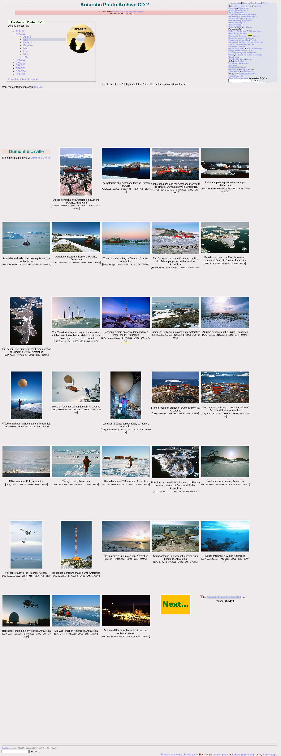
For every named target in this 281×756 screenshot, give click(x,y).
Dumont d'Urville (40, 157)
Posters (232, 69)
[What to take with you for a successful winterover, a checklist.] (76, 477)
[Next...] (175, 614)
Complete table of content (23, 79)
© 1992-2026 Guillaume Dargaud (129, 12)
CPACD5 (20, 74)
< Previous (244, 74)
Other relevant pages (238, 78)
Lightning (240, 59)
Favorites (232, 8)
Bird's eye (241, 31)
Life (25, 51)
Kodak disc (233, 57)
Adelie (27, 36)
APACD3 (20, 59)
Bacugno (250, 38)
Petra (230, 38)
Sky (25, 54)
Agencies (232, 65)
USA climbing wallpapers (240, 21)
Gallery (231, 27)
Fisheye (232, 31)
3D (229, 53)
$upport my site (235, 76)
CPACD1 (20, 62)
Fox (244, 55)
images (236, 6)
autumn (250, 55)
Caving (243, 33)
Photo (265, 3)
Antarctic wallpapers (238, 10)
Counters (6, 748)
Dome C (28, 42)
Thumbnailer (247, 72)
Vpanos (257, 6)
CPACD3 (20, 68)
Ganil (236, 61)
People (253, 40)
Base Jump (233, 33)
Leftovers (247, 27)
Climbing (246, 3)
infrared (258, 55)
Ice (25, 48)
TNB (25, 56)
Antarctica (236, 3)
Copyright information (238, 63)
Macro (231, 55)
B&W (238, 27)
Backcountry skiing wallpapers (242, 16)
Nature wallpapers (236, 23)
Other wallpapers (236, 25)
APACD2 (20, 34)
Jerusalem (239, 38)
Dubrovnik (233, 36)
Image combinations (237, 51)
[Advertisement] (139, 119)
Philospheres (255, 31)
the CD (38, 87)
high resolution (249, 53)
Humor (258, 3)
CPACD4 (20, 71)
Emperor (28, 45)
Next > (253, 74)
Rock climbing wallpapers (240, 18)
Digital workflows (236, 48)
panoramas (246, 6)
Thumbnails (233, 72)
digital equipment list (244, 44)
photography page (244, 754)
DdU (25, 39)
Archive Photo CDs (237, 67)
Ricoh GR (232, 46)
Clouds (231, 59)
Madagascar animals (238, 40)
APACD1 (20, 31)
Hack (252, 3)
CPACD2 (20, 65)
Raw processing (254, 48)
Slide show (243, 8)
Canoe (256, 36)
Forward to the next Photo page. (179, 754)
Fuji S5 (241, 46)
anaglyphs (236, 53)
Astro (249, 59)
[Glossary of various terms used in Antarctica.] (26, 344)
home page (269, 754)
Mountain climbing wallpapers (242, 14)
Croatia (242, 36)
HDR (251, 51)
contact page (220, 754)
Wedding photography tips (251, 42)
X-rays (243, 61)
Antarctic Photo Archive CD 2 (224, 597)
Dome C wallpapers (237, 12)
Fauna (238, 55)
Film (230, 44)
